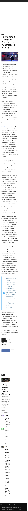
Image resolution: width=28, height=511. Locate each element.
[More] (12, 350)
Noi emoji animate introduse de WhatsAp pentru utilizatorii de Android (7, 435)
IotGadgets (8, 339)
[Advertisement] (14, 19)
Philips (3, 342)
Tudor (2, 393)
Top (3, 381)
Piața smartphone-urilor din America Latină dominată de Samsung (8, 420)
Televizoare (4, 344)
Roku (7, 342)
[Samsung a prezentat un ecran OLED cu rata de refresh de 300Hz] (2, 472)
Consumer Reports (11, 340)
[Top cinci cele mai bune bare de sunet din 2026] (5, 380)
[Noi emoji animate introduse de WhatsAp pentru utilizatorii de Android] (2, 429)
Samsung (12, 342)
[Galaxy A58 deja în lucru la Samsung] (2, 488)
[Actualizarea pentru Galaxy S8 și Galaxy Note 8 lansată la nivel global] (2, 460)
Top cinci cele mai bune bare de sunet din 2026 (4, 387)
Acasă (2, 3)
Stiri (6, 3)
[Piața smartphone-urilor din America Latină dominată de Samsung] (2, 415)
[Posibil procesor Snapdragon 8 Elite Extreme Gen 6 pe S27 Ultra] (2, 447)
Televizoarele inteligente (8, 127)
